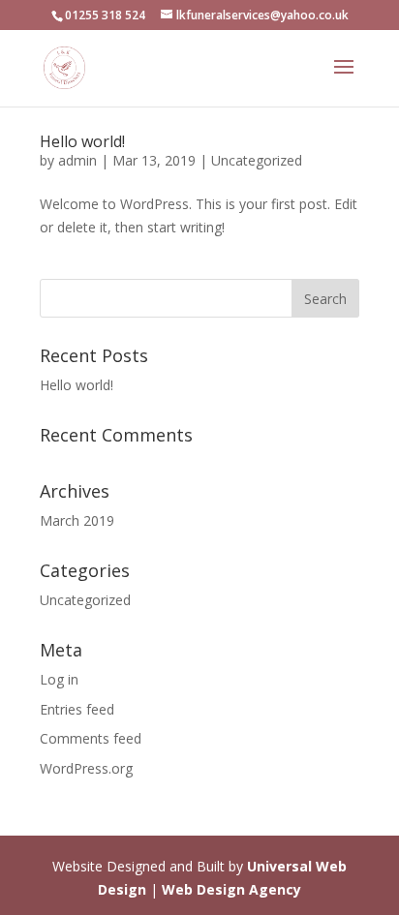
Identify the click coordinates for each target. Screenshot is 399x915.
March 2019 (77, 520)
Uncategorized (256, 160)
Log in (59, 679)
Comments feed (90, 738)
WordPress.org (86, 768)
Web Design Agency (231, 889)
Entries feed (77, 709)
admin (77, 160)
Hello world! (82, 141)
